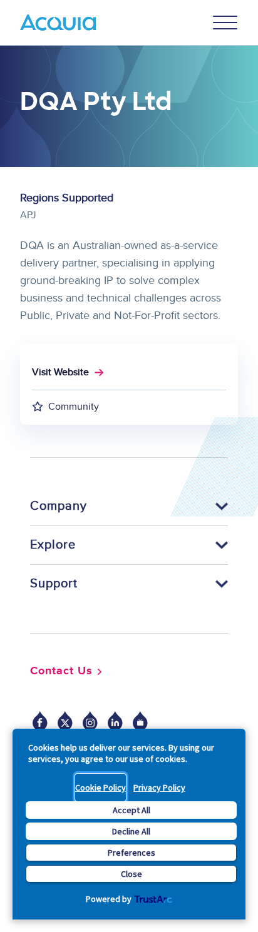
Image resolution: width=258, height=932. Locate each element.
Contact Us (61, 671)
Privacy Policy (159, 787)
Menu (225, 22)
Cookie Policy (100, 787)
